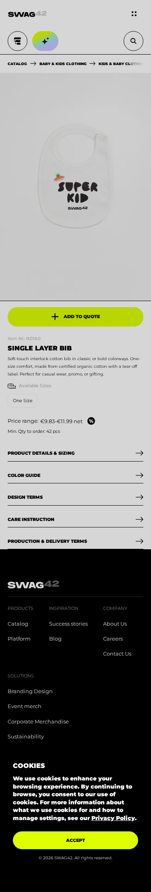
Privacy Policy (113, 818)
